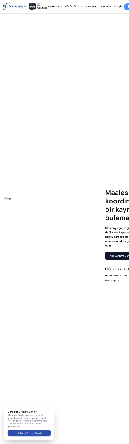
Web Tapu (111, 280)
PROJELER (90, 6)
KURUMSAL (53, 6)
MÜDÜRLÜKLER (72, 6)
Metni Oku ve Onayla (31, 433)
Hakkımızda (112, 275)
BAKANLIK (106, 6)
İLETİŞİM (118, 6)
